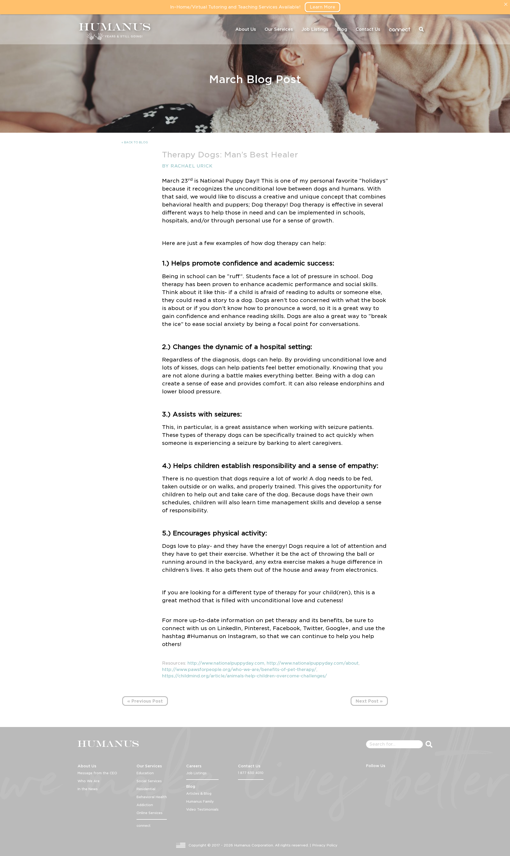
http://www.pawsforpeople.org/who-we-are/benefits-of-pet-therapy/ (239, 669)
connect (399, 29)
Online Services (150, 813)
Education (145, 773)
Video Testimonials (202, 809)
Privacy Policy (324, 845)
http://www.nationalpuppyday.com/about (313, 663)
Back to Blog (136, 142)
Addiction (145, 805)
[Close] (506, 4)
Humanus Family (200, 801)
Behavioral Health (152, 797)
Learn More (322, 7)
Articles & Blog (198, 793)
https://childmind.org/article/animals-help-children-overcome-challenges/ (244, 675)
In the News (88, 789)
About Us (245, 29)
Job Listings (314, 29)
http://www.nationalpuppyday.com (226, 663)
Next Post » (369, 701)
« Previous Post (145, 701)
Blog (342, 29)
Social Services (149, 781)
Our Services (279, 29)
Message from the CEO (97, 773)
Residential (146, 789)
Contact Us (368, 29)
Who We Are (89, 781)
